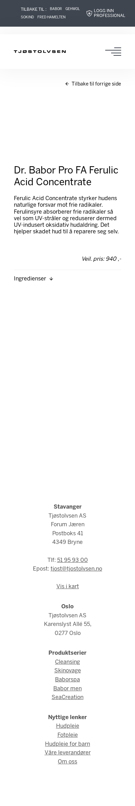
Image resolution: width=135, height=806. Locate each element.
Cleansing (67, 662)
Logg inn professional (109, 13)
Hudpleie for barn (67, 744)
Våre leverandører (68, 752)
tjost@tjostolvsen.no (76, 569)
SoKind (27, 17)
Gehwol (72, 9)
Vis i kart (67, 586)
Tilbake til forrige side (96, 84)
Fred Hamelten (51, 17)
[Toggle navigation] (115, 51)
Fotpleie (67, 735)
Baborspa (67, 679)
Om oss (67, 761)
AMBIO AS (67, 796)
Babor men (67, 688)
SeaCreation (67, 697)
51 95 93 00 (72, 560)
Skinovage (67, 670)
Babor (56, 9)
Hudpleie (67, 726)
